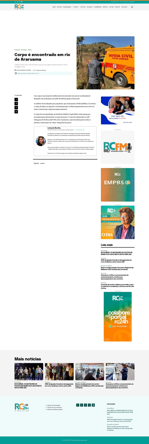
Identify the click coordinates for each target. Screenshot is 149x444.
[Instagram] (17, 1)
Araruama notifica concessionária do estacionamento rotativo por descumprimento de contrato (114, 277)
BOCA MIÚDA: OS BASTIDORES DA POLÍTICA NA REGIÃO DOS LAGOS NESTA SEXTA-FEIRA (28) (28, 386)
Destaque (24, 49)
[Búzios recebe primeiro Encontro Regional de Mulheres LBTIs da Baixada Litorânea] (89, 371)
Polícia (30, 49)
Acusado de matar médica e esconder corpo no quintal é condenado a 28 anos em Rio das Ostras (117, 286)
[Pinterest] (16, 107)
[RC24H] (19, 7)
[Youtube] (21, 1)
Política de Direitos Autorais (55, 409)
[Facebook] (15, 1)
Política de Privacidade (53, 405)
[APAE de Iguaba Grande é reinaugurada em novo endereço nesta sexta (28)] (59, 371)
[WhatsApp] (16, 111)
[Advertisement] (74, 23)
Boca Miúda (104, 250)
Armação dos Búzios (106, 266)
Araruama (17, 49)
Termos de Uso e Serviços (54, 407)
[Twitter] (19, 1)
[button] (132, 6)
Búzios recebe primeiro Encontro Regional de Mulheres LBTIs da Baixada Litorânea (89, 386)
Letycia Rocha (54, 128)
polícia (42, 163)
